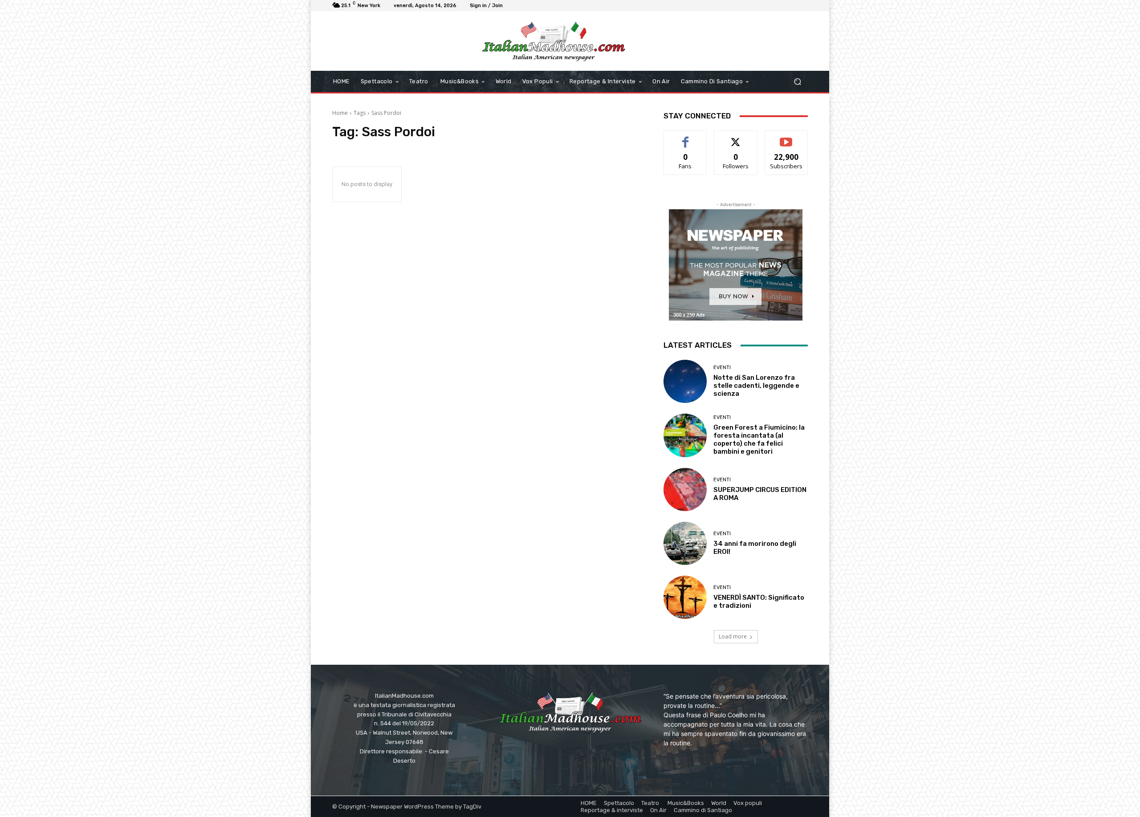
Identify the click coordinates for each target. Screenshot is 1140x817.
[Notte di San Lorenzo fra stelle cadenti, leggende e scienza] (685, 381)
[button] (797, 81)
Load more (733, 636)
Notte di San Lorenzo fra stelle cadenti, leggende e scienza (756, 386)
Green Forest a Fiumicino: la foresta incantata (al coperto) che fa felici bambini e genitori (759, 439)
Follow (735, 137)
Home (340, 113)
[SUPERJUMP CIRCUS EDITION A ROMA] (685, 489)
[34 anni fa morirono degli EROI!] (685, 543)
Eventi (722, 367)
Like (685, 137)
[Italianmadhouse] (553, 41)
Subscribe (786, 137)
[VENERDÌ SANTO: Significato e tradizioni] (685, 597)
